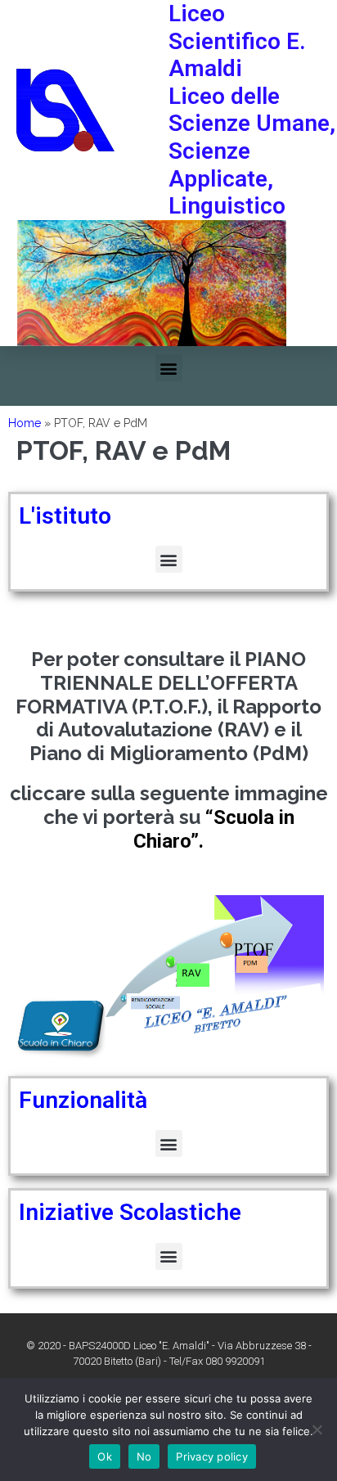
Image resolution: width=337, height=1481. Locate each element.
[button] (168, 367)
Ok (104, 1456)
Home (24, 423)
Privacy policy (212, 1456)
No (144, 1456)
